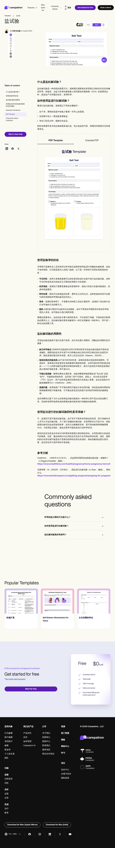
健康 (6, 746)
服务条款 (46, 750)
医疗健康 (8, 737)
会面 (6, 794)
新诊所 (7, 750)
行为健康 (8, 733)
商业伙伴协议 (48, 754)
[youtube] (70, 834)
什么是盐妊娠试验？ (13, 92)
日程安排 (8, 779)
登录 (69, 8)
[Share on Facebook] (12, 148)
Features (31, 8)
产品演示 (27, 733)
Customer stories (55, 8)
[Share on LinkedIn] (7, 148)
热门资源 (65, 733)
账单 (6, 813)
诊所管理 (27, 742)
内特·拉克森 (16, 31)
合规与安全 (66, 774)
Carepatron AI (29, 746)
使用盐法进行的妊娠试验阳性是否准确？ (15, 105)
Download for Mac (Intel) (57, 825)
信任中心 (65, 770)
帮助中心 (65, 746)
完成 (6, 805)
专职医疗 (8, 742)
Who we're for (43, 7)
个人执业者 (9, 754)
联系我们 (46, 746)
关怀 (6, 790)
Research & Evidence (13, 110)
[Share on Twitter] (18, 148)
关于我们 (46, 733)
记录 (6, 798)
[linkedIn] (49, 834)
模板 (63, 740)
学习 (63, 753)
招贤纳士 (46, 737)
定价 (66, 8)
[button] (12, 834)
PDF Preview (10, 114)
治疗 (6, 809)
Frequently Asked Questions (12, 119)
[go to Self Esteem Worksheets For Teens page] (57, 601)
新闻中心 (46, 742)
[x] (60, 834)
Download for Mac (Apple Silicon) (22, 825)
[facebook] (29, 834)
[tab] (55, 140)
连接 (6, 775)
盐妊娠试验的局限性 (13, 100)
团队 (6, 758)
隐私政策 (65, 778)
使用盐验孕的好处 (12, 96)
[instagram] (39, 834)
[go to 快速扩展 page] (21, 601)
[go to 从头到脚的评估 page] (93, 601)
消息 (6, 783)
